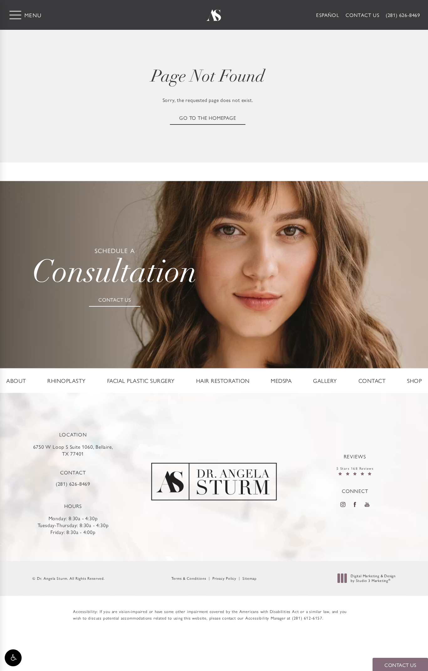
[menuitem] (16, 380)
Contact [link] (372, 380)
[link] (403, 15)
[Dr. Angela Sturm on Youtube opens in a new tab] (367, 504)
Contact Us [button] (400, 664)
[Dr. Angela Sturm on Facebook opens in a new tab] (355, 504)
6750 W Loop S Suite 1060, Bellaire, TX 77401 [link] (73, 450)
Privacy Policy (224, 578)
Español (327, 14)
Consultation (114, 268)
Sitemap (250, 578)
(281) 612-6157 (307, 618)
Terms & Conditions (188, 578)
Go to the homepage (207, 117)
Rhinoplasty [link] (66, 380)
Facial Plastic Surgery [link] (141, 380)
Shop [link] (414, 380)
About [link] (16, 380)
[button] (13, 657)
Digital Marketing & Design (373, 578)
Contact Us (362, 14)
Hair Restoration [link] (223, 380)
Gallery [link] (325, 380)
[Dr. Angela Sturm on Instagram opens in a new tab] (343, 504)
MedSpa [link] (281, 380)
